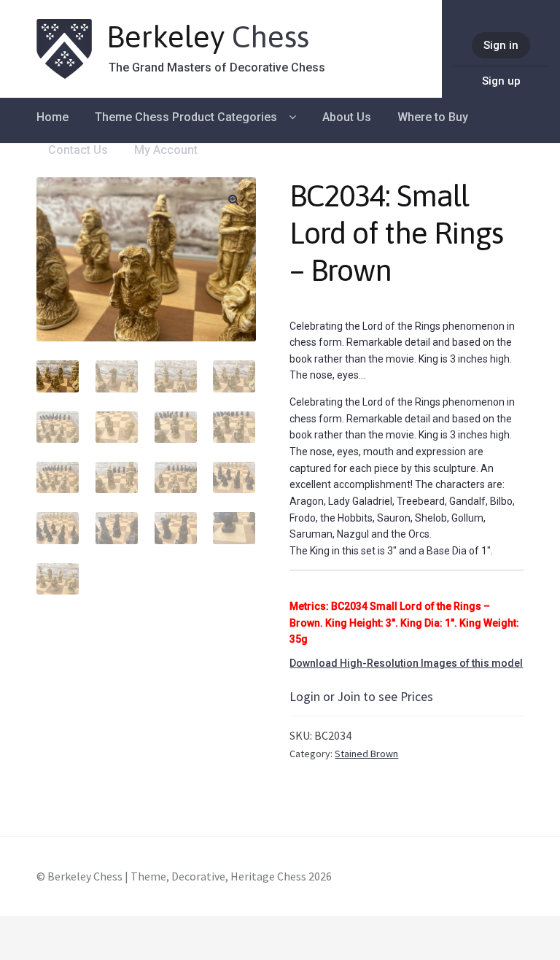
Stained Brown (366, 753)
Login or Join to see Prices (361, 697)
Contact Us (78, 150)
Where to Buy (432, 117)
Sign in (500, 45)
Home (52, 117)
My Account (166, 150)
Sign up (501, 81)
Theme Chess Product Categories (186, 117)
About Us (346, 117)
